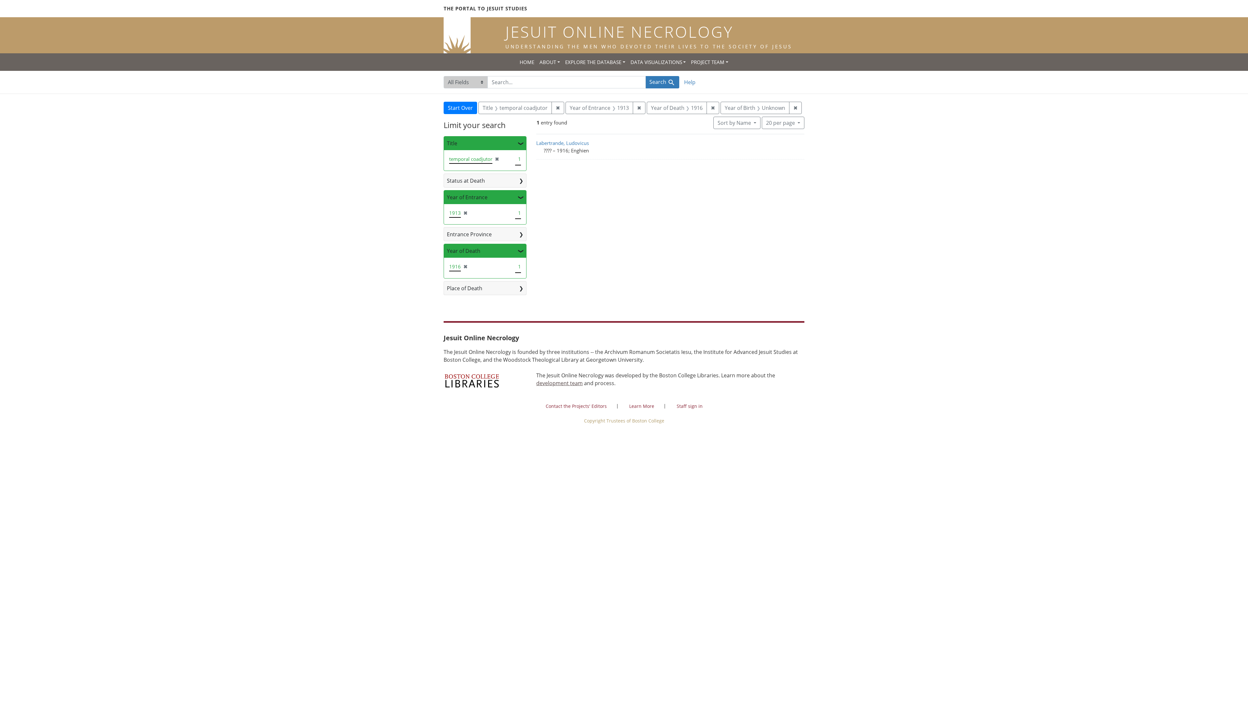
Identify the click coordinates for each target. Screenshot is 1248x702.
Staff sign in (690, 406)
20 (780, 122)
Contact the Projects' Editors (576, 406)
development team (559, 383)
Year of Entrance (467, 197)
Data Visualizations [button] (656, 62)
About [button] (548, 62)
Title (452, 143)
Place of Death (464, 288)
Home (527, 62)
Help (690, 82)
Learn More (641, 406)
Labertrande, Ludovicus (562, 143)
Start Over (460, 107)
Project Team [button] (707, 62)
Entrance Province (469, 234)
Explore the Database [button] (593, 62)
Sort (734, 122)
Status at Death (466, 180)
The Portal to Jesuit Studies (485, 8)
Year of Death (463, 250)
